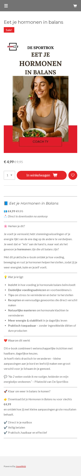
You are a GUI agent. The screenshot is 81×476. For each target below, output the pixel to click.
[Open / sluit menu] (6, 5)
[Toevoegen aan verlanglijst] (72, 175)
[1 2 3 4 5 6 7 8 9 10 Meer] (9, 175)
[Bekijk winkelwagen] (75, 5)
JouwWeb (21, 466)
